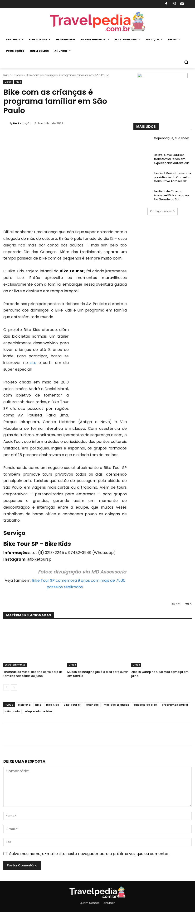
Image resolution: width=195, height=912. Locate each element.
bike (38, 705)
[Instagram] (174, 4)
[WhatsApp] (85, 734)
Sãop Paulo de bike (38, 711)
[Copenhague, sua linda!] (142, 142)
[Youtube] (182, 4)
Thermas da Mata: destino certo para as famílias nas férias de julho (33, 674)
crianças (92, 705)
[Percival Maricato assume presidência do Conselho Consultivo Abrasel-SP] (142, 177)
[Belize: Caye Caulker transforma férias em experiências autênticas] (142, 159)
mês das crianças (116, 705)
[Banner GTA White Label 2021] (162, 76)
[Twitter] (63, 734)
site (33, 362)
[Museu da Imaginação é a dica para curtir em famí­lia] (97, 646)
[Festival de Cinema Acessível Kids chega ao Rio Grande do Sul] (142, 195)
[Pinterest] (74, 734)
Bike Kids (52, 705)
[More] (97, 734)
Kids (18, 82)
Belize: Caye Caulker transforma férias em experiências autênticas (172, 159)
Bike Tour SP (72, 705)
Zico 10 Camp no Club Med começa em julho (160, 674)
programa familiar (175, 705)
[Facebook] (166, 4)
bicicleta (24, 705)
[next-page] (14, 687)
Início (7, 75)
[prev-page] (6, 687)
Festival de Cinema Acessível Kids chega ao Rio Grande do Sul (171, 195)
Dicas (19, 75)
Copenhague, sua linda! (171, 138)
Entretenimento (15, 664)
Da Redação (22, 123)
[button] (186, 62)
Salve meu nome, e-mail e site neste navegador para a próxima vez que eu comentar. (89, 853)
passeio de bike (145, 705)
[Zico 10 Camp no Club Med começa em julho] (161, 646)
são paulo (12, 711)
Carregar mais (161, 211)
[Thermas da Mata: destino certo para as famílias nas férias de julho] (33, 646)
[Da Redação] (6, 123)
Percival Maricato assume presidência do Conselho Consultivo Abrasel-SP (172, 177)
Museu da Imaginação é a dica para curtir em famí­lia (97, 674)
